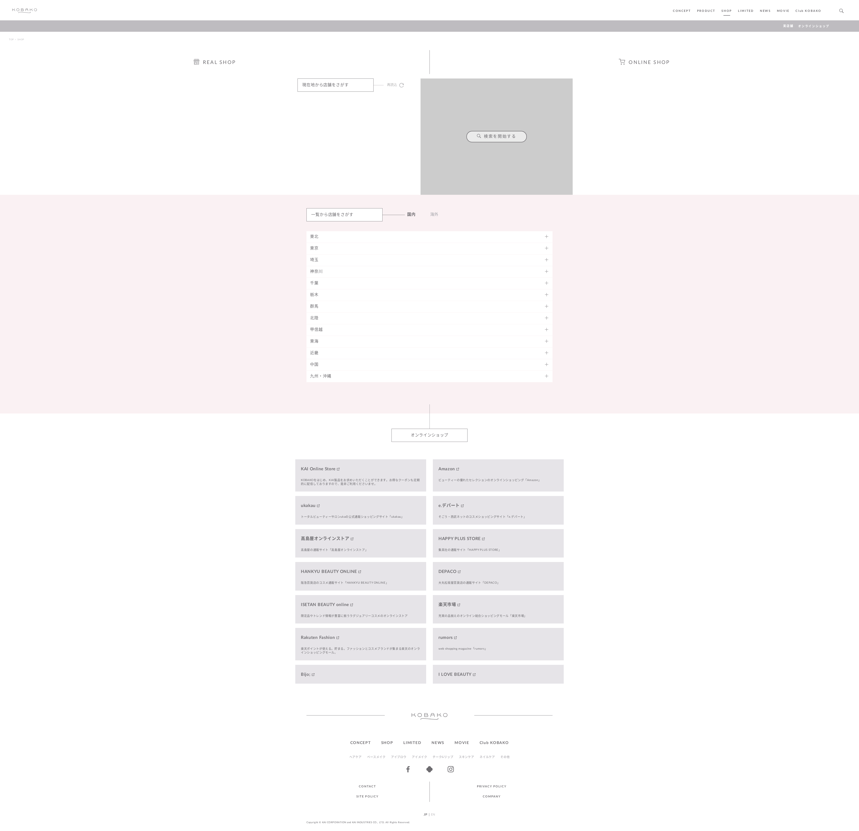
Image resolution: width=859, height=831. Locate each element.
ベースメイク (376, 757)
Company (492, 796)
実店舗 (788, 26)
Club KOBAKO (808, 11)
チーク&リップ (443, 757)
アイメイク (419, 757)
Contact (367, 786)
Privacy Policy (491, 786)
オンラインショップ (813, 26)
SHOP (726, 11)
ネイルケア (487, 757)
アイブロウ (398, 757)
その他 (505, 757)
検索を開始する (500, 137)
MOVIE (462, 743)
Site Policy (367, 796)
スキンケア (466, 757)
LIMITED (746, 11)
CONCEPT (682, 11)
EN (433, 814)
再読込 (392, 85)
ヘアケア (355, 757)
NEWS (765, 11)
